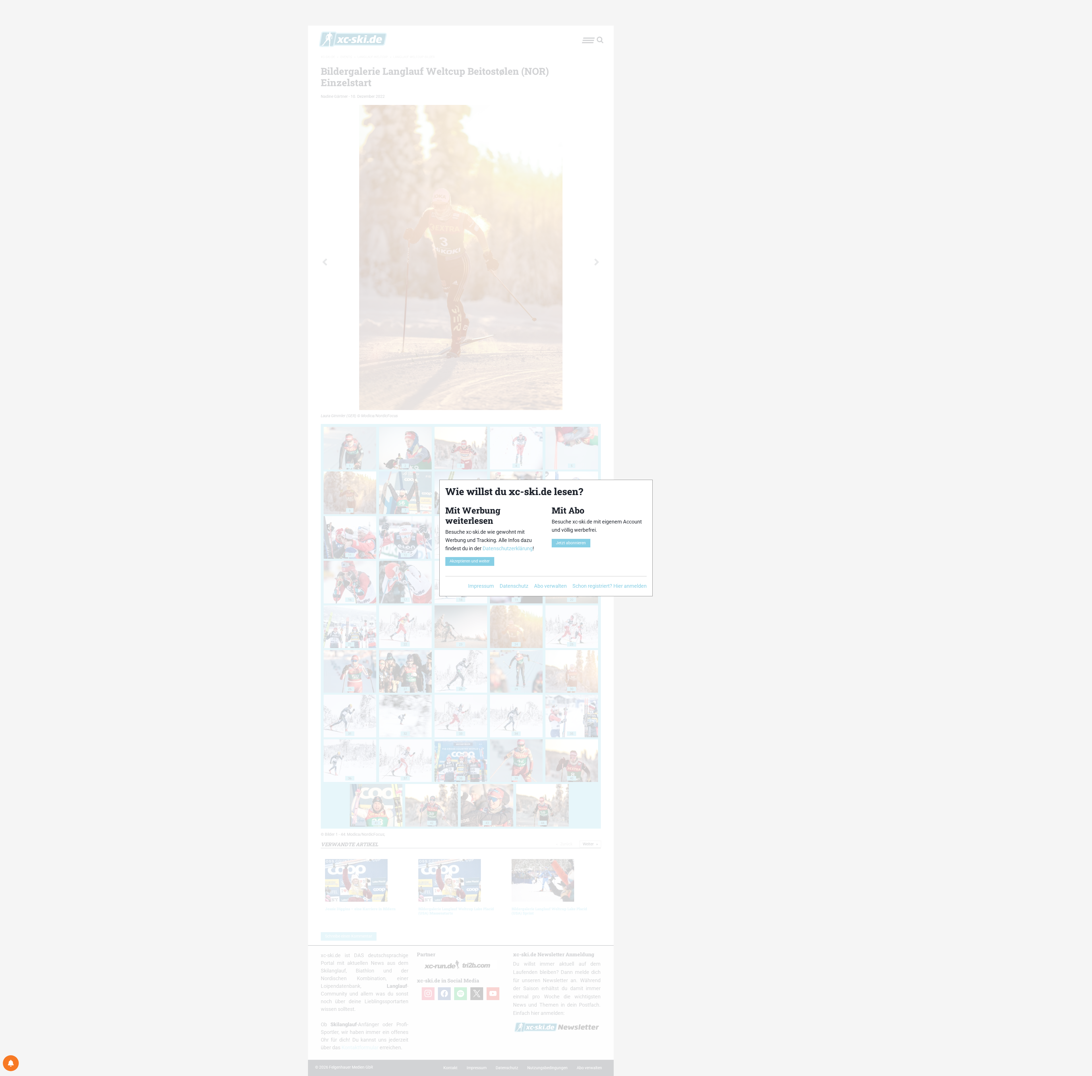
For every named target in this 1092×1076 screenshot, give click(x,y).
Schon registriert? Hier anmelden (609, 586)
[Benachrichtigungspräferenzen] (11, 1063)
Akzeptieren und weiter (470, 561)
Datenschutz (514, 586)
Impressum (481, 586)
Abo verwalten (550, 586)
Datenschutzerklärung (508, 548)
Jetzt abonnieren (571, 543)
